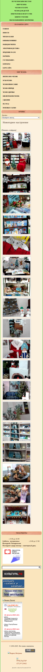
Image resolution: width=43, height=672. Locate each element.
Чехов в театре (21, 8)
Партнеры (6, 56)
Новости (6, 33)
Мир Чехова (21, 4)
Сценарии (6, 100)
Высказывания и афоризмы (22, 20)
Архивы (4, 115)
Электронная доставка (11, 48)
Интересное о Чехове (10, 76)
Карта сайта (7, 68)
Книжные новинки (9, 40)
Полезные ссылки (9, 108)
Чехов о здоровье (9, 92)
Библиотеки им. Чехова (11, 96)
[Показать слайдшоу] (9, 130)
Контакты (6, 64)
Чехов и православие (10, 84)
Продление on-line (9, 52)
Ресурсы (6, 104)
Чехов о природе (8, 88)
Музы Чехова (7, 80)
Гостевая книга (8, 60)
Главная (6, 29)
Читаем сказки (8, 36)
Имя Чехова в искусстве (21, 14)
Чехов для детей (21, 11)
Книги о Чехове (21, 17)
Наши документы (9, 44)
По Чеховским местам (21, 1)
